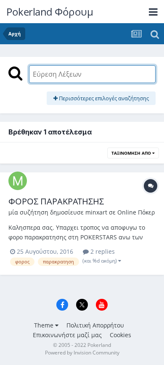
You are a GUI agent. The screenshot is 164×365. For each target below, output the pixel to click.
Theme (44, 325)
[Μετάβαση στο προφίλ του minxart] (17, 181)
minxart (96, 212)
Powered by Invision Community (82, 352)
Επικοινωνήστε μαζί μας (67, 335)
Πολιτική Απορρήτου (95, 325)
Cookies (120, 335)
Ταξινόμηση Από (131, 153)
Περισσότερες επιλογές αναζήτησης (103, 98)
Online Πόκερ (136, 212)
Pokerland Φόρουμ (49, 12)
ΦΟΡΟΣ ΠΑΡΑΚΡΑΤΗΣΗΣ (56, 201)
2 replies (102, 251)
